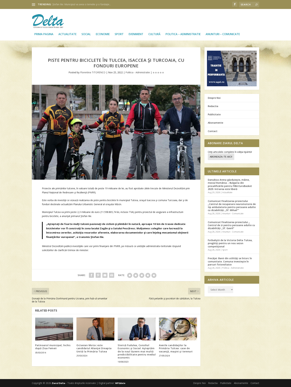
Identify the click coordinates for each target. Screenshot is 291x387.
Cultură (154, 34)
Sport (119, 34)
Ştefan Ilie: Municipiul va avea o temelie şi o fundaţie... (81, 4)
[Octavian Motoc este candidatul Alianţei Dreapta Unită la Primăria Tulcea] (95, 329)
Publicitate (214, 114)
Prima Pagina (43, 34)
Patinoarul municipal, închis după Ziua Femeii (52, 347)
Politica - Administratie (137, 72)
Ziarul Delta (58, 383)
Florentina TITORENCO (92, 72)
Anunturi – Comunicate (223, 34)
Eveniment (136, 34)
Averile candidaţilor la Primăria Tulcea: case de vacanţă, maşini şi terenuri (176, 348)
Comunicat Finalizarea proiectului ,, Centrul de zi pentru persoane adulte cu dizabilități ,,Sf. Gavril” (231, 225)
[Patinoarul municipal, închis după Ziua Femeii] (54, 329)
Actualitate (67, 34)
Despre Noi (214, 97)
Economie (103, 34)
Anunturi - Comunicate (233, 213)
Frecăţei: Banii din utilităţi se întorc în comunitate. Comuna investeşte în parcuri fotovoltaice (230, 261)
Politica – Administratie (183, 34)
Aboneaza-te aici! (221, 156)
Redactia (213, 106)
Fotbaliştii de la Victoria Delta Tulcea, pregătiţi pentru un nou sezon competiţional (230, 243)
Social (86, 34)
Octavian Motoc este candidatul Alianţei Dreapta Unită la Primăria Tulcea (94, 348)
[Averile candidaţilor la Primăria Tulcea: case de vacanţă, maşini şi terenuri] (178, 329)
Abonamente (215, 122)
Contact (212, 131)
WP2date (120, 383)
